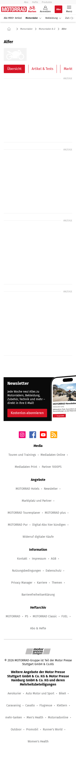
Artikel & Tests (42, 69)
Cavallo (30, 705)
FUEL (64, 616)
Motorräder (32, 18)
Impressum (39, 558)
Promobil (32, 729)
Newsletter (51, 489)
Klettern (62, 705)
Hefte (35, 2)
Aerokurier (14, 693)
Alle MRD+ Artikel (13, 18)
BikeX (62, 693)
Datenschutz (53, 570)
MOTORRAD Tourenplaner (24, 513)
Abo (26, 2)
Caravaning (13, 705)
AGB (53, 558)
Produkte (47, 2)
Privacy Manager (21, 582)
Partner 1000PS (51, 467)
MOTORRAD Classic (45, 616)
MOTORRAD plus (55, 513)
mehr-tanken (13, 717)
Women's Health (38, 741)
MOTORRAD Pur (18, 525)
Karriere (42, 582)
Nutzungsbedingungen (26, 570)
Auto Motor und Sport (40, 693)
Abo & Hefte (38, 628)
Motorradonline (58, 717)
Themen (57, 582)
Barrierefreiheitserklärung (38, 594)
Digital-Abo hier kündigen (49, 525)
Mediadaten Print (26, 467)
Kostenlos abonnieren (27, 413)
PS (26, 616)
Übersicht (14, 69)
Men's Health (35, 717)
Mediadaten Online (53, 455)
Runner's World (52, 729)
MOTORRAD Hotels (27, 489)
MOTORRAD (13, 616)
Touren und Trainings (22, 455)
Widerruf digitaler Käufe (38, 537)
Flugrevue (45, 705)
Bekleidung (51, 18)
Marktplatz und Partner (37, 501)
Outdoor (16, 729)
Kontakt (22, 558)
